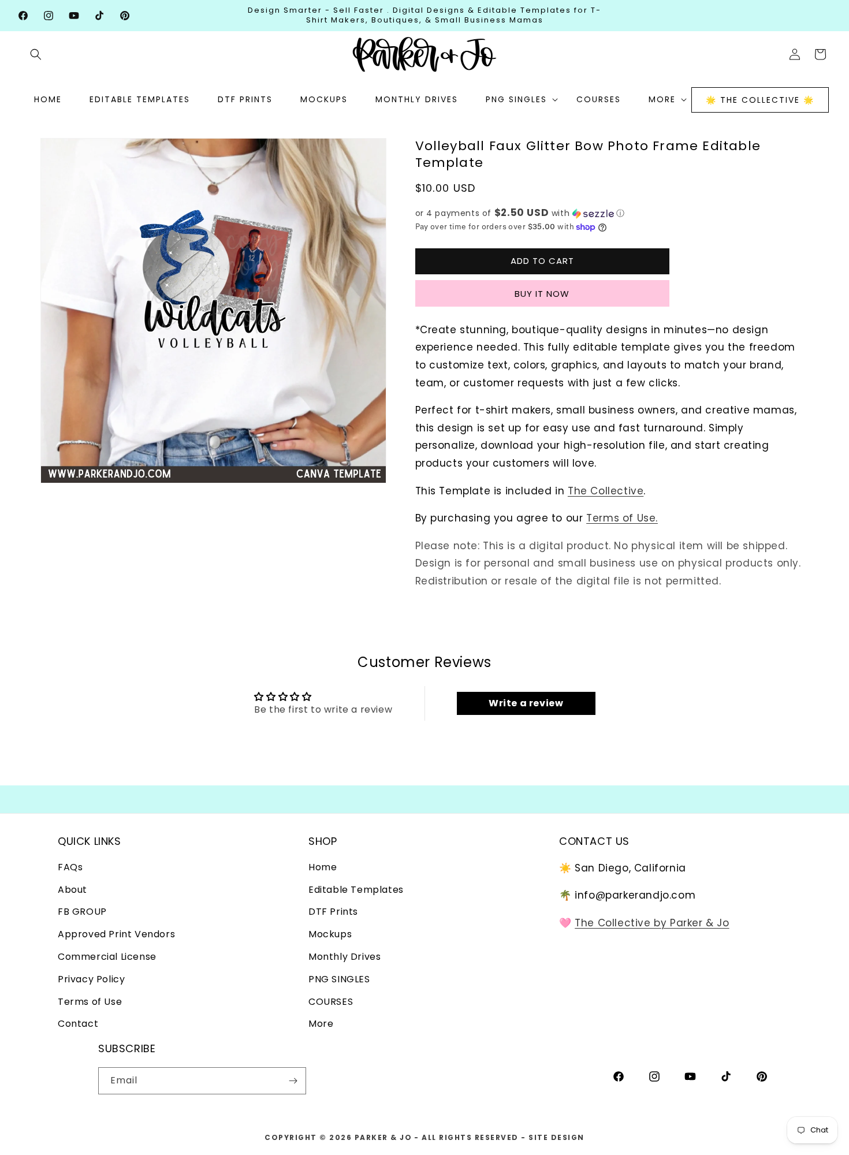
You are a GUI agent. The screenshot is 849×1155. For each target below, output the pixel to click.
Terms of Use (90, 1002)
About (72, 890)
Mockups (330, 934)
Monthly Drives (344, 957)
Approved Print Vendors (116, 934)
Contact (78, 1024)
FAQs (70, 867)
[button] (36, 54)
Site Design (556, 1137)
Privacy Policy (91, 979)
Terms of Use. (622, 518)
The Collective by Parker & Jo (652, 923)
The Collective (605, 491)
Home (322, 867)
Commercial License (107, 957)
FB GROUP (82, 912)
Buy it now (542, 294)
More (320, 1024)
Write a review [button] (526, 703)
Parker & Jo (383, 1137)
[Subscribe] (293, 1080)
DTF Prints (333, 912)
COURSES (330, 1002)
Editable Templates (356, 890)
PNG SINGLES (339, 979)
